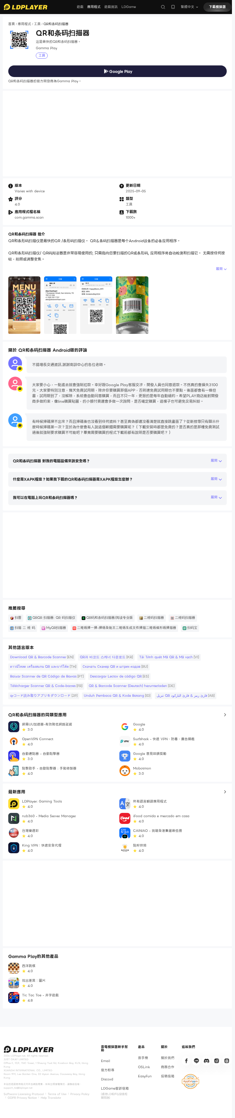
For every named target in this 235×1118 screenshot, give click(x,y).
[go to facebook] (186, 1060)
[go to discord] (206, 1060)
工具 (37, 24)
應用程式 (94, 6)
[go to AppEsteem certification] (190, 1081)
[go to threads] (226, 1060)
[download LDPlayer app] (173, 7)
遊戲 (80, 6)
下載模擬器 (217, 6)
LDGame (128, 6)
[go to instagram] (216, 1060)
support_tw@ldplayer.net (18, 1088)
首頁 (11, 24)
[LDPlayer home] (25, 7)
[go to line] (196, 1060)
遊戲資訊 (111, 6)
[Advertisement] (117, 133)
